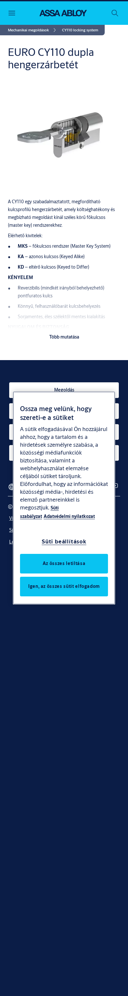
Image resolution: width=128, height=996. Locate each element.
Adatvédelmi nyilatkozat (69, 516)
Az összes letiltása (64, 563)
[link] (33, 30)
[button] (80, 30)
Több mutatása (64, 337)
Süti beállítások (64, 541)
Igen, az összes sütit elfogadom (64, 586)
